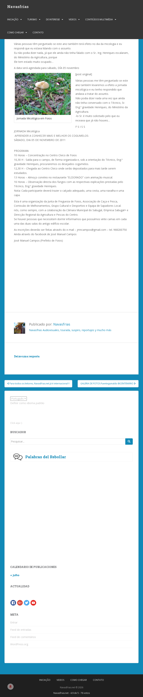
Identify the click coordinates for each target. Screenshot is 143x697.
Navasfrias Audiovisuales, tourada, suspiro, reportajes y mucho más (70, 330)
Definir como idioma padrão (27, 403)
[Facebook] (13, 602)
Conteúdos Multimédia (99, 19)
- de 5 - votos (71, 693)
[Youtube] (33, 602)
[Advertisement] (62, 271)
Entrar (14, 622)
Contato (38, 32)
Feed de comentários (23, 637)
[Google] (20, 602)
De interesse (53, 19)
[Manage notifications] (10, 687)
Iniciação (12, 19)
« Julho (14, 575)
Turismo (32, 19)
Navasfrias (61, 324)
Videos (72, 19)
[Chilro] (27, 602)
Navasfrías (18, 6)
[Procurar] (129, 441)
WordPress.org (19, 644)
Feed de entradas (20, 629)
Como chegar (15, 32)
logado (36, 362)
